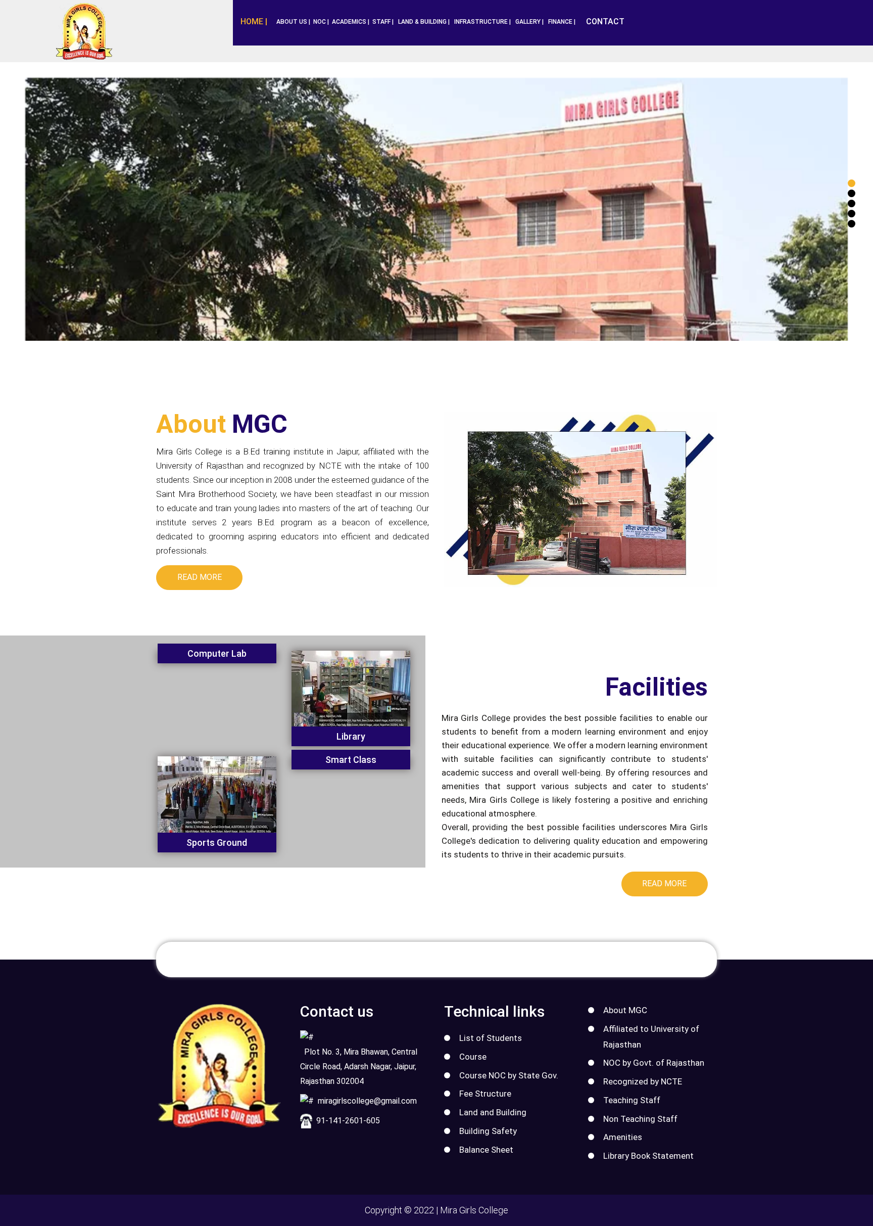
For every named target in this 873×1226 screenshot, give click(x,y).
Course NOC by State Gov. (508, 1075)
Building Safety (488, 1131)
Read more (199, 577)
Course (473, 1057)
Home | (253, 21)
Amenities (622, 1137)
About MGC (625, 1010)
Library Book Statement (648, 1156)
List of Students (490, 1038)
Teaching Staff (631, 1100)
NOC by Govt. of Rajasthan (653, 1063)
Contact (605, 21)
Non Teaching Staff (640, 1119)
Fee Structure (485, 1093)
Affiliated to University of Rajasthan (651, 1037)
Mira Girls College (474, 1210)
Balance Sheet (486, 1150)
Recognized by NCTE (642, 1081)
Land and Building (492, 1112)
